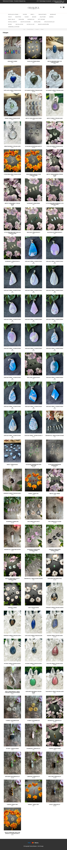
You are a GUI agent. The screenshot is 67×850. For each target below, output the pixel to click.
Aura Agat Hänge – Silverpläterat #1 (33, 349)
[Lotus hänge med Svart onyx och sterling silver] (12, 218)
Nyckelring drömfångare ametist (33, 146)
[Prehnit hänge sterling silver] (12, 104)
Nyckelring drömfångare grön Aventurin (33, 465)
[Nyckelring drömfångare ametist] (33, 132)
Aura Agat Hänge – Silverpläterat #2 (12, 349)
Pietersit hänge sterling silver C (12, 663)
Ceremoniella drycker (13, 26)
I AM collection (19, 24)
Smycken (37, 29)
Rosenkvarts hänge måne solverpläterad (33, 550)
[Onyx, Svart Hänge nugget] (33, 364)
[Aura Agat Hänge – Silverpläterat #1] (33, 335)
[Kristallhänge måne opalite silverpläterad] (12, 565)
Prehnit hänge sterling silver (12, 118)
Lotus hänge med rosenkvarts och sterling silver (54, 204)
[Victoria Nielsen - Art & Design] (33, 8)
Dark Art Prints (42, 14)
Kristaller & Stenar (13, 14)
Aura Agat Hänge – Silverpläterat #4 (33, 320)
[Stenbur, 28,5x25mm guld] (33, 707)
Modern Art (53, 14)
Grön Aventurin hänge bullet (12, 776)
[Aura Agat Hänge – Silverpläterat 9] (33, 422)
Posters (25, 14)
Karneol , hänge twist (33, 804)
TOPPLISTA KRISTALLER (49, 21)
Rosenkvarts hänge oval (12, 521)
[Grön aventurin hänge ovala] (54, 565)
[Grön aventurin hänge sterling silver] (33, 678)
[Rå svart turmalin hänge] (12, 735)
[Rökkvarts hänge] (12, 594)
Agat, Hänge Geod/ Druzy (33, 521)
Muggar (34, 16)
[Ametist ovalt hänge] (54, 480)
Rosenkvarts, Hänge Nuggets (12, 261)
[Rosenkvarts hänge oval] (12, 508)
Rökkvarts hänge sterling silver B (54, 607)
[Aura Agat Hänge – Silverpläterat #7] (12, 277)
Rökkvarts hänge (12, 607)
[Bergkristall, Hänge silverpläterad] (54, 422)
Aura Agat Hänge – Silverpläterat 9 (33, 435)
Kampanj (51, 16)
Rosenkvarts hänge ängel (33, 203)
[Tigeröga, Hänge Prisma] (54, 735)
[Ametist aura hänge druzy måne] (33, 104)
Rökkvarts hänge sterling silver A (12, 635)
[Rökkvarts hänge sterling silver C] (12, 480)
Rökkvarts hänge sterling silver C (12, 493)
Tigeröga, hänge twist (12, 804)
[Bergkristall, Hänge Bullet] (54, 707)
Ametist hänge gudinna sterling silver (54, 175)
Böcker (10, 24)
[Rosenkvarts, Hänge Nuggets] (12, 247)
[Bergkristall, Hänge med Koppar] (12, 536)
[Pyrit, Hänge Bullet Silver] (54, 508)
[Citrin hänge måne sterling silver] (12, 160)
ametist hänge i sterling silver (55, 118)
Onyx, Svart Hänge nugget (33, 377)
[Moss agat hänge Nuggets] (33, 218)
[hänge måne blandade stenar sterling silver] (33, 160)
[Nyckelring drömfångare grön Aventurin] (33, 451)
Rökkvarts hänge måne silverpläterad (54, 550)
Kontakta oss (31, 19)
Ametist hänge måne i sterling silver (12, 204)
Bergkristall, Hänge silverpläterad (55, 435)
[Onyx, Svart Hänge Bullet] (54, 763)
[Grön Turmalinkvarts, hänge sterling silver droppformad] (12, 678)
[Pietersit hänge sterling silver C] (12, 650)
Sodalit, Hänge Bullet (54, 804)
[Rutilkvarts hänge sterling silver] (33, 76)
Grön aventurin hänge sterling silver (33, 692)
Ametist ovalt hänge (54, 493)
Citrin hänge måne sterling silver (12, 174)
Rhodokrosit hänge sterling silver (55, 691)
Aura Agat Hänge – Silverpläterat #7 (12, 291)
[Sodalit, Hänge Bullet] (54, 791)
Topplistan (21, 19)
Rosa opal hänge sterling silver (55, 663)
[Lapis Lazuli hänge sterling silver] (12, 76)
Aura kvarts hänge (12, 61)
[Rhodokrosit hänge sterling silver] (54, 678)
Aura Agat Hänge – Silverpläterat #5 (12, 320)
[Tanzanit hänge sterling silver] (54, 622)
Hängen (42, 29)
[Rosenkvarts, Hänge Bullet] (33, 735)
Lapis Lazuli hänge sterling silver (12, 90)
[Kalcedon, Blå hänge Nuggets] (54, 218)
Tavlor (10, 16)
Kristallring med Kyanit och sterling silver (55, 62)
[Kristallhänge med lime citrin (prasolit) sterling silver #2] (12, 819)
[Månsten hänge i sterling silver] (12, 132)
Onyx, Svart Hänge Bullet (54, 776)
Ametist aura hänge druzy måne (33, 118)
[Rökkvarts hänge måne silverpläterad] (54, 536)
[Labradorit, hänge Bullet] (33, 763)
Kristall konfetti (12, 21)
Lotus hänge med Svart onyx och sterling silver (12, 233)
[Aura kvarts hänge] (12, 47)
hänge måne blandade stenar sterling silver (33, 175)
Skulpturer (43, 16)
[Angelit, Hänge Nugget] (12, 451)
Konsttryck (18, 16)
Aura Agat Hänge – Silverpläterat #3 (33, 262)
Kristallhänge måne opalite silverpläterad (12, 579)
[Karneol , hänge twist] (33, 791)
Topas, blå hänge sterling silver (54, 146)
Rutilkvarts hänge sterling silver (33, 90)
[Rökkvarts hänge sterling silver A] (12, 622)
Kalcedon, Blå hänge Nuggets (54, 232)
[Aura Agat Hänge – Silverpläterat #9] (54, 247)
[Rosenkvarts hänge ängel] (33, 189)
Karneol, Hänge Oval (33, 493)
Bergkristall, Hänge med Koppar (12, 549)
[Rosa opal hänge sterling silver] (54, 650)
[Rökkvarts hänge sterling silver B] (54, 594)
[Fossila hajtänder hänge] (33, 47)
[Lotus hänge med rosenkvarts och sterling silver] (54, 189)
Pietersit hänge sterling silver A (33, 663)
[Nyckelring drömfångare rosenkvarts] (54, 451)
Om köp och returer (25, 21)
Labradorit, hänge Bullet (33, 776)
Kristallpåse (37, 21)
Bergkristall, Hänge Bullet (55, 720)
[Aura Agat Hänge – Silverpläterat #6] (33, 277)
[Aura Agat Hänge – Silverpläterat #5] (12, 306)
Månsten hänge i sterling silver (12, 146)
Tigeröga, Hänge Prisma (55, 748)
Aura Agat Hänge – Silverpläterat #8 (54, 291)
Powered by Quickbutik (33, 847)
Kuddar (27, 16)
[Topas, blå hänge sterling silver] (54, 132)
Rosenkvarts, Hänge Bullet (33, 748)
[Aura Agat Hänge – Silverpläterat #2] (12, 335)
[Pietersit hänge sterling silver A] (33, 650)
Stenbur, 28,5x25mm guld (33, 720)
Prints (32, 14)
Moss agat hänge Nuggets (33, 232)
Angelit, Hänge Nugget (12, 464)
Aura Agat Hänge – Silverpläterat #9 (54, 262)
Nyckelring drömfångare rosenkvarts (54, 465)
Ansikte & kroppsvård (43, 24)
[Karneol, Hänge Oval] (33, 480)
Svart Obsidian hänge (33, 607)
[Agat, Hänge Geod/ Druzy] (33, 508)
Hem (24, 29)
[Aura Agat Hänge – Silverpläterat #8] (54, 277)
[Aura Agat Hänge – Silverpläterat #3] (33, 247)
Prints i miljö (11, 19)
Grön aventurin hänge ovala (55, 578)
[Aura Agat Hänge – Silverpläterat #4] (33, 306)
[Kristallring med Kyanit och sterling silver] (54, 47)
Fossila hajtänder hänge (33, 61)
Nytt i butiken (41, 19)
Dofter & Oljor (30, 24)
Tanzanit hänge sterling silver (55, 635)
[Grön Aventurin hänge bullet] (12, 763)
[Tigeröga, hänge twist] (12, 791)
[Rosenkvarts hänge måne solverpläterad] (33, 536)
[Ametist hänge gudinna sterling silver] (54, 160)
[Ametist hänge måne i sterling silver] (12, 189)
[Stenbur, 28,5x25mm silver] (12, 707)
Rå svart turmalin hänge (12, 748)
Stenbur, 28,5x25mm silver (12, 720)
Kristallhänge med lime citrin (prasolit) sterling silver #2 (12, 833)
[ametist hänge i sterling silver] (54, 104)
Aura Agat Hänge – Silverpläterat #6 (33, 291)
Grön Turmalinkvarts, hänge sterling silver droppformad (12, 692)
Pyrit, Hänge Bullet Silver (54, 521)
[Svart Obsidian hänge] (33, 594)
